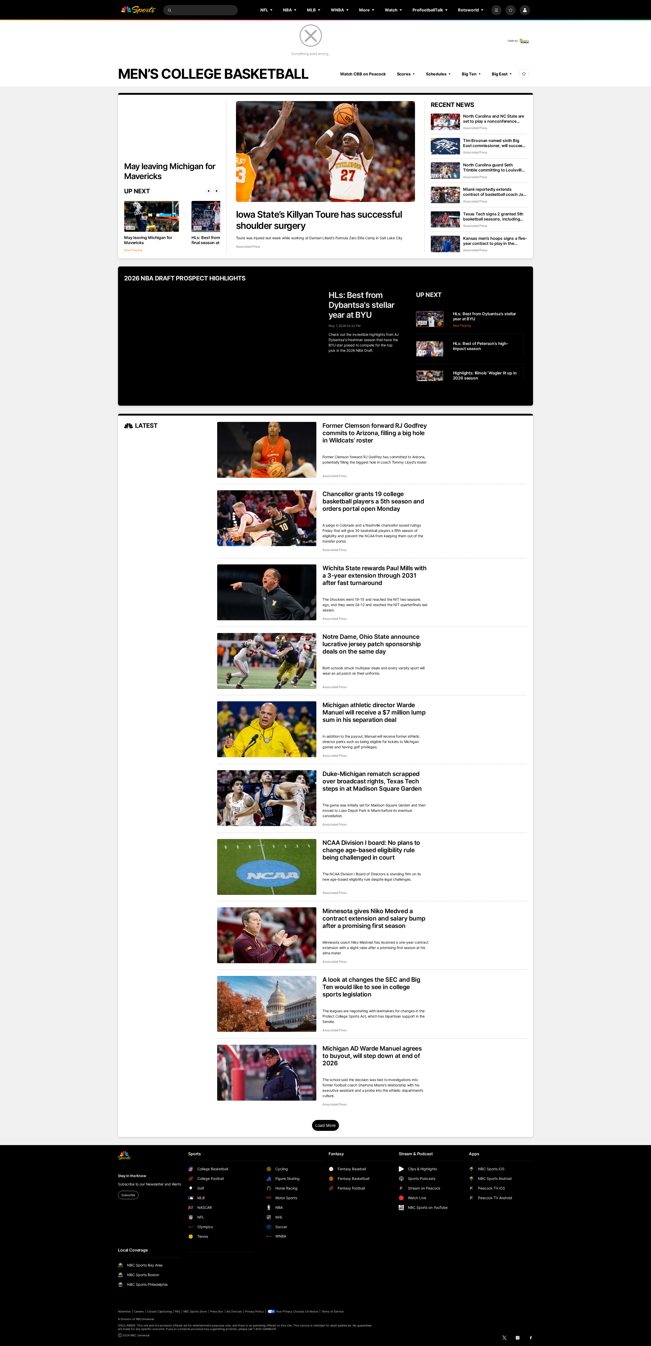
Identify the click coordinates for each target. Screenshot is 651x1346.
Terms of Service (332, 1311)
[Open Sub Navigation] (271, 10)
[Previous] (208, 191)
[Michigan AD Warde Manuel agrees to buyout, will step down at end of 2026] (266, 1073)
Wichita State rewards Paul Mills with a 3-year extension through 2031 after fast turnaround (374, 575)
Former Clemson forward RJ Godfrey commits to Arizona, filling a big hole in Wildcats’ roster (374, 433)
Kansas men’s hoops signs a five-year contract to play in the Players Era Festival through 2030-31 (495, 241)
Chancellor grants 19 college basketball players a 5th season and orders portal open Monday (373, 501)
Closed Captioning (159, 1311)
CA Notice (311, 1311)
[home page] (138, 10)
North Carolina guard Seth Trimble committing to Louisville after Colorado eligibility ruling (493, 167)
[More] (496, 10)
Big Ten (469, 73)
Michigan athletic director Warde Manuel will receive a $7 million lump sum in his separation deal (373, 712)
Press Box (217, 1311)
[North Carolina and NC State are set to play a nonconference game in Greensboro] (445, 122)
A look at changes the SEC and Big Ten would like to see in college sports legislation (371, 987)
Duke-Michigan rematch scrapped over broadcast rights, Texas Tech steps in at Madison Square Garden (372, 781)
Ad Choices (234, 1311)
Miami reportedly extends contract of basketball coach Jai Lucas (493, 192)
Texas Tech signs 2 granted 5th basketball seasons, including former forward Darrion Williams (493, 216)
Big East (500, 73)
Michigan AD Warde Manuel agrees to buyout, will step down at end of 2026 (372, 1056)
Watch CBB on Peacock (363, 73)
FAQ (177, 1311)
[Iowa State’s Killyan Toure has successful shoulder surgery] (325, 151)
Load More (325, 1125)
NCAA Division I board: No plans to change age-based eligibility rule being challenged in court (371, 850)
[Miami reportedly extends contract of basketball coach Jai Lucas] (445, 195)
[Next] (217, 191)
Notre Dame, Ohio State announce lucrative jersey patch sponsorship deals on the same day (371, 644)
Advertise (124, 1311)
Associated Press (248, 246)
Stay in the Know (132, 1176)
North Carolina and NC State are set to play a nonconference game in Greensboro (493, 119)
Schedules (436, 73)
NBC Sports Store (195, 1311)
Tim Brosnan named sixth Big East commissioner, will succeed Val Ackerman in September (494, 143)
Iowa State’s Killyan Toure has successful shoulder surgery (319, 220)
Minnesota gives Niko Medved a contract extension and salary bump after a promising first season (373, 918)
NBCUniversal (145, 1319)
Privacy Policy (254, 1311)
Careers (139, 1311)
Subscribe (128, 1195)
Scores (404, 73)
